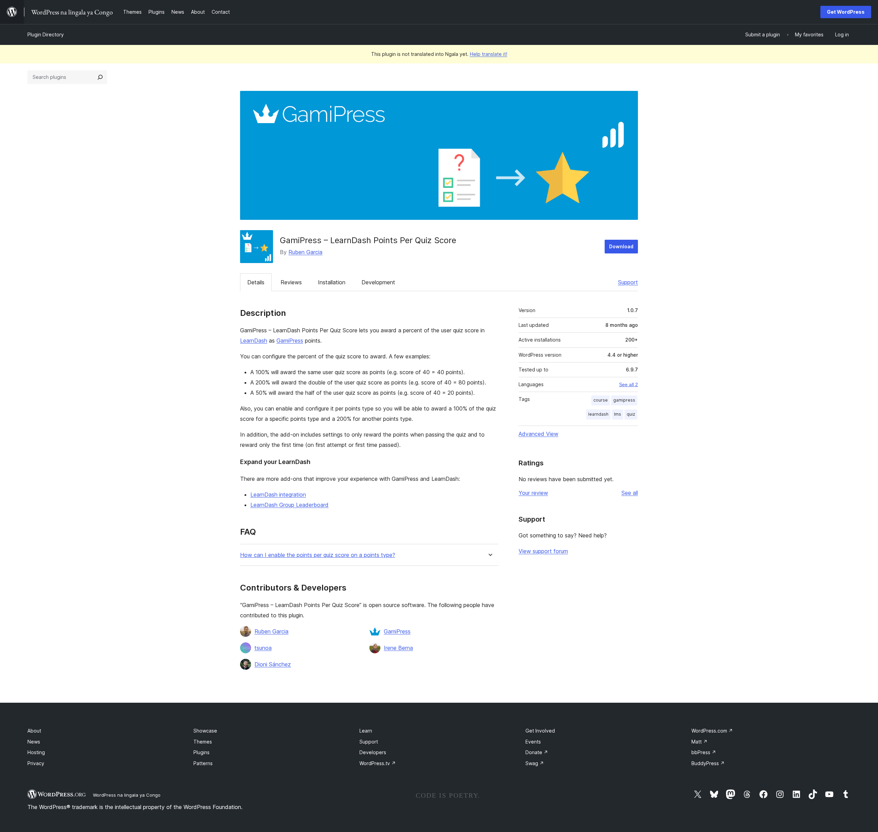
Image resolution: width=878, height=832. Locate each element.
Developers (372, 752)
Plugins (201, 752)
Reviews (291, 282)
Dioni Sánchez (272, 664)
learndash (598, 414)
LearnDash (253, 340)
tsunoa (263, 647)
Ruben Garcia (305, 252)
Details (255, 282)
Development (378, 282)
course (600, 400)
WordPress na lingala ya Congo (127, 795)
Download (621, 246)
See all (629, 492)
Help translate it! (488, 54)
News (33, 742)
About (34, 731)
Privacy (35, 763)
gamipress (624, 400)
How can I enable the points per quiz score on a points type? (317, 555)
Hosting (36, 752)
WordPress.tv (377, 763)
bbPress (703, 752)
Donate (536, 752)
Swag (534, 763)
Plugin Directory (45, 34)
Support (628, 282)
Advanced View (538, 433)
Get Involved (540, 731)
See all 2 (628, 384)
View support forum (543, 551)
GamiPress (289, 340)
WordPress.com (712, 731)
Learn (365, 731)
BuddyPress (708, 763)
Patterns (203, 763)
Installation (331, 282)
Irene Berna (398, 647)
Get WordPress (846, 12)
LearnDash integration (278, 494)
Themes (202, 742)
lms (617, 414)
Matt (699, 742)
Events (533, 742)
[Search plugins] (100, 77)
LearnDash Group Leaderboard (289, 504)
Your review (533, 492)
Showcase (205, 731)
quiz (631, 414)
